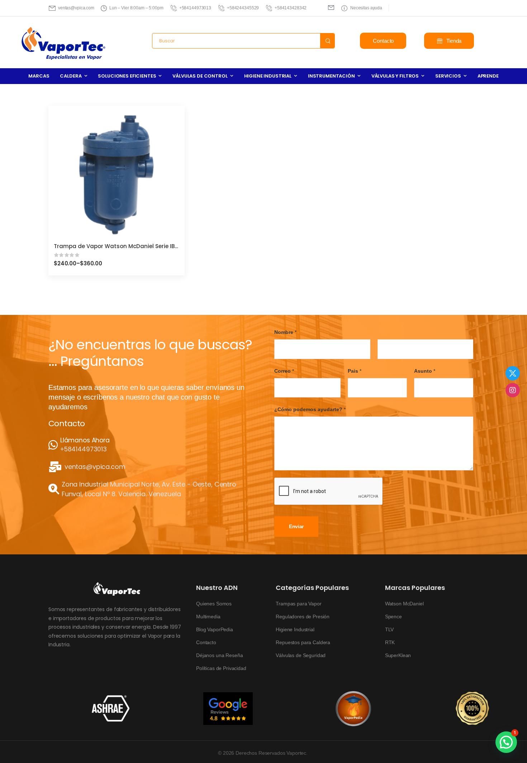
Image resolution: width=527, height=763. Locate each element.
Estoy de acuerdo (307, 741)
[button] (506, 742)
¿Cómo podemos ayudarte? (310, 410)
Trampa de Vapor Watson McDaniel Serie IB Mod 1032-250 (134, 246)
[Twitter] (512, 373)
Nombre (285, 332)
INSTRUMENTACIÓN (331, 76)
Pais (354, 371)
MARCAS (38, 76)
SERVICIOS (448, 76)
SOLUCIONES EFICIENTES (127, 76)
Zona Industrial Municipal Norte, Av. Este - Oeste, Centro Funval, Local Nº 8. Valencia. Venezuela (149, 489)
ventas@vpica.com (95, 466)
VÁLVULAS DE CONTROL (199, 76)
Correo (284, 371)
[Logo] (64, 43)
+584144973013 (83, 449)
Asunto (424, 371)
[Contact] (54, 445)
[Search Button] (327, 40)
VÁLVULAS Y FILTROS (395, 76)
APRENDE (488, 76)
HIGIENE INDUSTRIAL (267, 76)
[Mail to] (331, 7)
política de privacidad (479, 741)
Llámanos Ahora (85, 440)
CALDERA (70, 76)
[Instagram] (512, 390)
